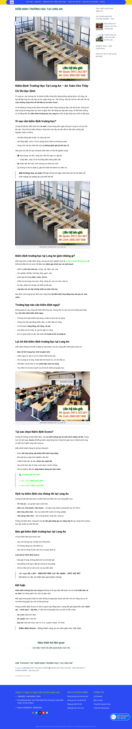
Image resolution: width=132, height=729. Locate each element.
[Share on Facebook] (33, 713)
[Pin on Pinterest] (43, 713)
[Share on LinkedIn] (47, 713)
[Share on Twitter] (36, 713)
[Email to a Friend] (40, 713)
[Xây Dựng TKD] (16, 2)
